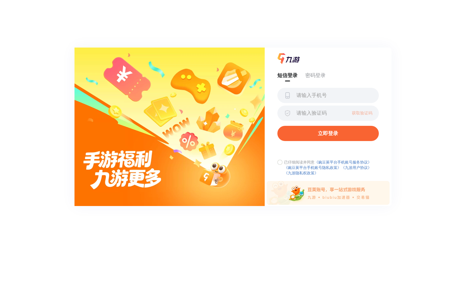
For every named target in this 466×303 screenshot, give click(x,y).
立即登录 (328, 133)
